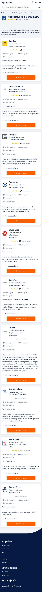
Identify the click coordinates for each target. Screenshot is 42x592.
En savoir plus (21, 77)
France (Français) (14, 586)
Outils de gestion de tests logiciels (19, 13)
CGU (3, 552)
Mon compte (5, 572)
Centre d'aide (5, 575)
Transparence (5, 549)
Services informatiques (8, 13)
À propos (4, 559)
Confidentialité (6, 545)
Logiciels (4, 562)
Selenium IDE (29, 13)
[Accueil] (1, 12)
